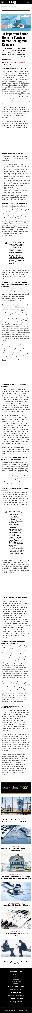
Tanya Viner (20, 62)
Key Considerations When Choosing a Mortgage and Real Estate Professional (16, 878)
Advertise (16, 978)
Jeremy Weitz (8, 62)
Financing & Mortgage (16, 874)
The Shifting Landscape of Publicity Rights (16, 934)
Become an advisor (16, 989)
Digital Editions (16, 981)
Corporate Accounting (16, 903)
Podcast (16, 983)
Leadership (16, 960)
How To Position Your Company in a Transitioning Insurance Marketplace (16, 821)
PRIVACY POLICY (9, 1010)
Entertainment (16, 931)
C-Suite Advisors (9, 7)
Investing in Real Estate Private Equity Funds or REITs (16, 849)
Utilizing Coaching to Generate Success (16, 963)
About (16, 976)
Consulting (16, 818)
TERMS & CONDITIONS (21, 1010)
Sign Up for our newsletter (16, 995)
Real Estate (16, 846)
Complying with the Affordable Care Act (16, 906)
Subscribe (16, 980)
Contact (16, 974)
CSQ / (2, 7)
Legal (16, 7)
